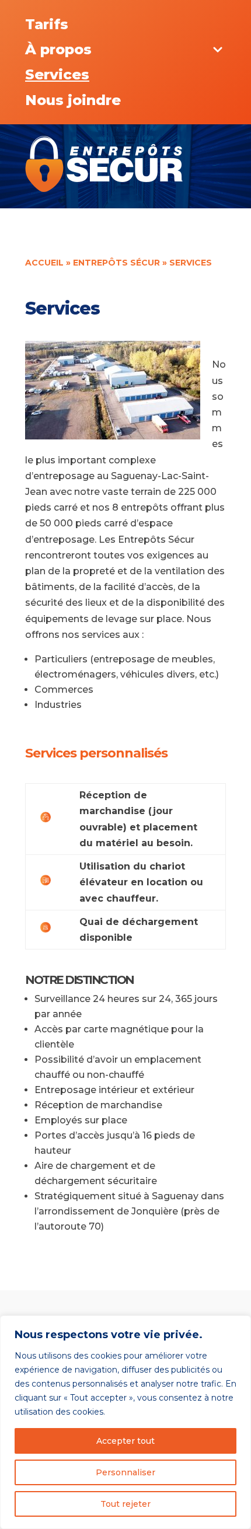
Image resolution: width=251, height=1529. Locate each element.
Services (57, 74)
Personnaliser (125, 1472)
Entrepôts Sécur (116, 262)
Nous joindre (73, 100)
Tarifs (46, 24)
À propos (58, 49)
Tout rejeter (125, 1504)
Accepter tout (125, 1441)
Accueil (44, 262)
